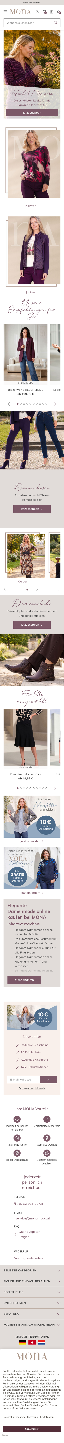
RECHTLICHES (13, 1292)
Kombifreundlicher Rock (25, 774)
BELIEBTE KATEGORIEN (20, 1270)
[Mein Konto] (37, 11)
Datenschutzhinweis (32, 1088)
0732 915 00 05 (31, 1204)
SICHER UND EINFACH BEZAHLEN (27, 1281)
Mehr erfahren (24, 980)
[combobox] (32, 22)
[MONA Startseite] (20, 11)
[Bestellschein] (51, 11)
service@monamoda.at (32, 1218)
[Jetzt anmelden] (48, 1079)
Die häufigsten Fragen (29, 1234)
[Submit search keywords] (55, 22)
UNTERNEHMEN (15, 1303)
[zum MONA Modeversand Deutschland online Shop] (22, 1342)
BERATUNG (11, 1313)
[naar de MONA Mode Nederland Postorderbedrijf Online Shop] (41, 1342)
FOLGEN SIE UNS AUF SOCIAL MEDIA (29, 1324)
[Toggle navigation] (5, 11)
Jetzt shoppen (32, 112)
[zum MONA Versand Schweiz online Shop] (32, 1342)
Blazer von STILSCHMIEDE (25, 389)
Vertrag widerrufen (28, 1258)
